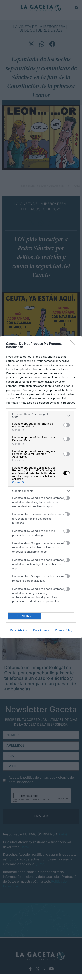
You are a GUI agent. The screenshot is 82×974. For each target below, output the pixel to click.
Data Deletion (18, 630)
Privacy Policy (63, 630)
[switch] (66, 425)
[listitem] (41, 415)
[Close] (74, 344)
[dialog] (41, 487)
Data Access (41, 630)
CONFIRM (24, 616)
